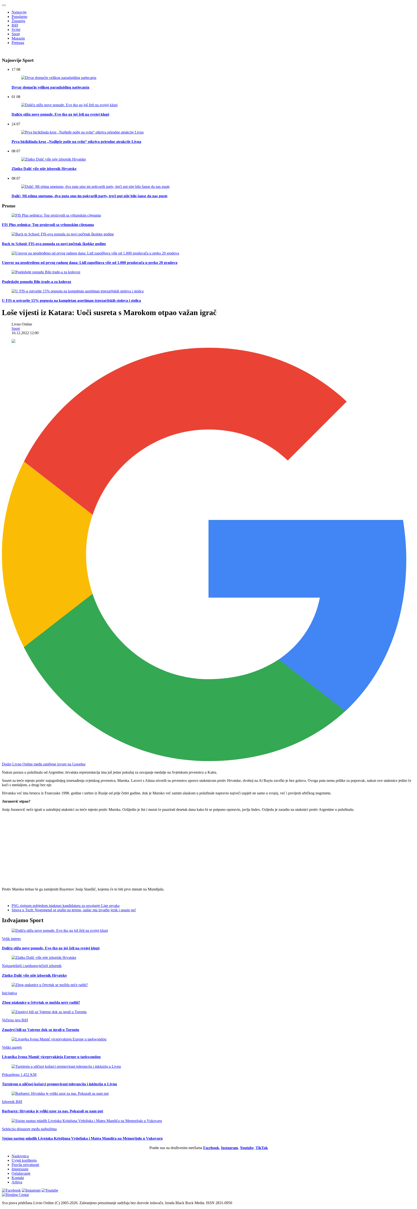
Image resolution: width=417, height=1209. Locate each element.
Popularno (19, 16)
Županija (18, 21)
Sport (16, 34)
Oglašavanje (21, 1173)
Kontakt (18, 1178)
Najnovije (19, 12)
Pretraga (18, 43)
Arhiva (17, 1182)
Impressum (20, 1169)
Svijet (16, 30)
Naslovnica (20, 1156)
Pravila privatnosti (25, 1165)
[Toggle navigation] (4, 5)
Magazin (18, 38)
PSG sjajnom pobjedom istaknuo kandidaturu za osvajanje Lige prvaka (65, 906)
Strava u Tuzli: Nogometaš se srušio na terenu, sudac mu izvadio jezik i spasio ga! (74, 910)
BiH (15, 25)
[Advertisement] (147, 849)
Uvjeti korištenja (24, 1160)
